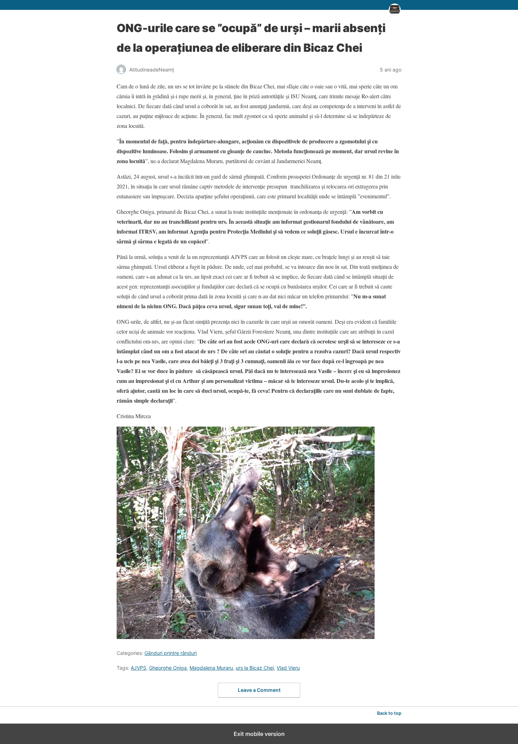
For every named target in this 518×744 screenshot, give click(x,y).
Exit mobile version (259, 733)
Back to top (389, 713)
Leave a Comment (259, 690)
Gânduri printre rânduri (170, 653)
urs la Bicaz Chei (255, 668)
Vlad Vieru (288, 668)
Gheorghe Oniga (168, 668)
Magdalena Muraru (211, 668)
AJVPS (138, 668)
